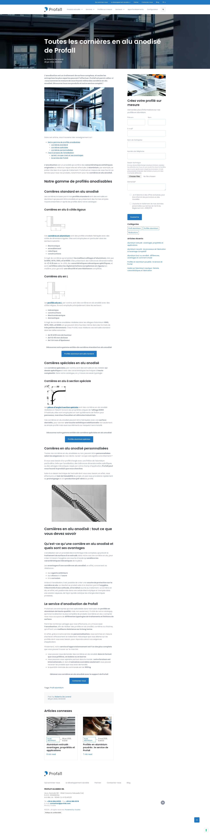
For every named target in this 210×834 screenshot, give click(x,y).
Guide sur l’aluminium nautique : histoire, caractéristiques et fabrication (143, 269)
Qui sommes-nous (101, 2)
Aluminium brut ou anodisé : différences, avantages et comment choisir (143, 256)
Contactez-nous (147, 2)
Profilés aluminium (151, 228)
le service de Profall (59, 158)
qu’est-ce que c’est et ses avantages (67, 155)
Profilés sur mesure (105, 9)
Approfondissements (136, 9)
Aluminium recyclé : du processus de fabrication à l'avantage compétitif (146, 250)
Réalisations (133, 233)
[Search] (163, 9)
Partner (136, 2)
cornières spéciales (59, 147)
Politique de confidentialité (53, 812)
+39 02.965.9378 (72, 801)
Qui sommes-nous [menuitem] (52, 782)
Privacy (47, 805)
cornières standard (59, 145)
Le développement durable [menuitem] (77, 782)
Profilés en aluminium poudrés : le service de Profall (144, 263)
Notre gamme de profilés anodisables (64, 142)
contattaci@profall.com (60, 803)
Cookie (53, 805)
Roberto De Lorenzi (55, 59)
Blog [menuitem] (128, 782)
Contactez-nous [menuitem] (114, 782)
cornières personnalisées (62, 150)
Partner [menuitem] (97, 782)
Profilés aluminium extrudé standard (79, 354)
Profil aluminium (57, 687)
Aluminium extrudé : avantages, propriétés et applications (145, 244)
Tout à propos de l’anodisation (61, 152)
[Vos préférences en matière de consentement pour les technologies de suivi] (206, 830)
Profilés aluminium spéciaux (79, 439)
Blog (157, 2)
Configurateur (152, 9)
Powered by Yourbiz (72, 810)
